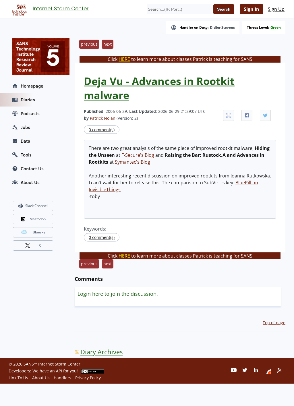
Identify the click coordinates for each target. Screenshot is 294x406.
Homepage (32, 86)
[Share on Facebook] (246, 115)
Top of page (274, 322)
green (275, 27)
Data (25, 141)
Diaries (28, 99)
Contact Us (32, 168)
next (107, 44)
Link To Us (18, 377)
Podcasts (30, 113)
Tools (26, 155)
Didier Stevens (222, 27)
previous (89, 44)
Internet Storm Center (61, 8)
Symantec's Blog (132, 162)
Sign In (251, 9)
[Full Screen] (228, 115)
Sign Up (276, 9)
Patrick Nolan (102, 118)
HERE (124, 59)
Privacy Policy (88, 377)
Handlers (62, 377)
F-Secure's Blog (137, 155)
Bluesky (39, 232)
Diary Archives (101, 351)
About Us (30, 182)
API (59, 371)
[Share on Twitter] (265, 115)
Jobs (25, 127)
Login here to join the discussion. (118, 293)
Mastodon (38, 218)
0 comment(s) (102, 129)
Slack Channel (36, 205)
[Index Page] (18, 9)
